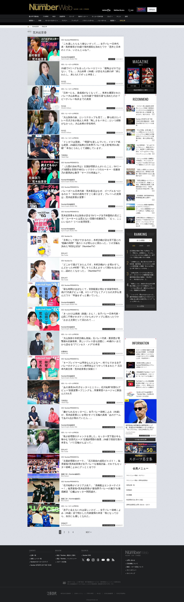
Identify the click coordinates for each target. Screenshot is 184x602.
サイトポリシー (131, 570)
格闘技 (31, 20)
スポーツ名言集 (61, 562)
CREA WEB (90, 593)
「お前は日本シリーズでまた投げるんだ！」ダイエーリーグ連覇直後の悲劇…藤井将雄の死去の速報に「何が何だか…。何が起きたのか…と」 (142, 276)
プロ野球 (45, 16)
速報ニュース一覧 (36, 558)
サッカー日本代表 (97, 16)
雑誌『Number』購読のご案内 (66, 555)
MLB (53, 16)
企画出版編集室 (108, 593)
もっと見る (140, 306)
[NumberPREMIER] (141, 9)
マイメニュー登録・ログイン (135, 475)
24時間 (141, 246)
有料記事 (122, 20)
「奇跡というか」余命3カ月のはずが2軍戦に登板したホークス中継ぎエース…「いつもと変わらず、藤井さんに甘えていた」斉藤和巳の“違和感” (142, 287)
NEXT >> (89, 532)
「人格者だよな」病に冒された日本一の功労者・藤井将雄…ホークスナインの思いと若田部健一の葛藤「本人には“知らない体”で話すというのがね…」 (142, 265)
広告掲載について (132, 563)
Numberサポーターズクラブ (39, 562)
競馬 (126, 16)
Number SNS (87, 555)
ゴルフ (109, 16)
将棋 (39, 20)
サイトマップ (131, 573)
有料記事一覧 (130, 485)
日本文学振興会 (120, 593)
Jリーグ (71, 16)
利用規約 (129, 490)
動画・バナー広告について (135, 567)
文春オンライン (78, 593)
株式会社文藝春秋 (66, 593)
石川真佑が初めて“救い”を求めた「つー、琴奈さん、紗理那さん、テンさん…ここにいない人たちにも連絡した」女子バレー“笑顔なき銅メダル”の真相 (142, 254)
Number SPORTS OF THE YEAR (41, 565)
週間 (148, 246)
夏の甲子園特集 (34, 16)
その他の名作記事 (141, 439)
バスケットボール (88, 20)
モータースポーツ (50, 20)
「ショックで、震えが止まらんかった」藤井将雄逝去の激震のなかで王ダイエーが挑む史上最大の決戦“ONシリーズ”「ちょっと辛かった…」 (142, 298)
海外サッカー (82, 16)
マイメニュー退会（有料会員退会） (137, 480)
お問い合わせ (131, 560)
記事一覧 (33, 555)
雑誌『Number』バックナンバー (67, 558)
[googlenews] (108, 560)
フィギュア (74, 20)
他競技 (112, 20)
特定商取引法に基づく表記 (134, 500)
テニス (119, 16)
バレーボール (102, 20)
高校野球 (62, 16)
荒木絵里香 (35, 26)
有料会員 (152, 9)
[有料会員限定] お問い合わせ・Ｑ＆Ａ (138, 504)
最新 (133, 246)
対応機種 (129, 495)
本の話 (99, 593)
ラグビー (64, 20)
